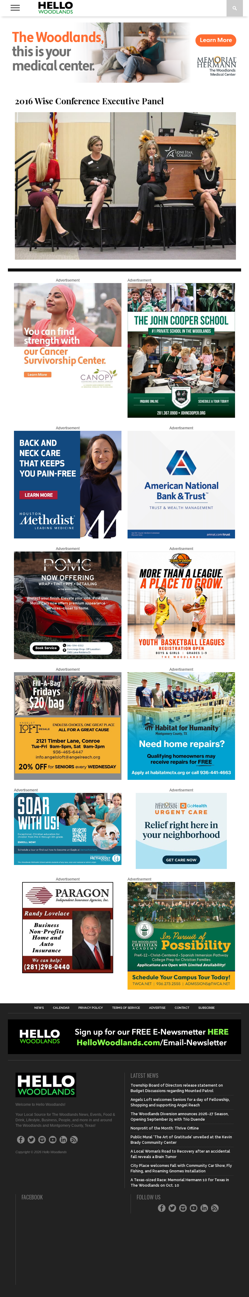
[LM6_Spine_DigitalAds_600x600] (67, 537)
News (39, 1007)
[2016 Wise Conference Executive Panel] (125, 257)
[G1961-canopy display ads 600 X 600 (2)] (67, 389)
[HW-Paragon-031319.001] (67, 972)
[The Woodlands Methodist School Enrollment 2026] (67, 864)
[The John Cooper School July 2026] (181, 416)
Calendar (61, 1007)
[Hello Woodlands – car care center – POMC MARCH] (67, 658)
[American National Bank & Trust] (181, 537)
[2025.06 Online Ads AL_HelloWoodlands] (67, 778)
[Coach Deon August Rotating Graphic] (181, 658)
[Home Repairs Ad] (181, 778)
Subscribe (206, 1007)
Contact (182, 1007)
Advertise (157, 1007)
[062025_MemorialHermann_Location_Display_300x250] (181, 868)
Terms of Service (126, 1007)
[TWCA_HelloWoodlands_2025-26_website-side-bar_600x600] (181, 988)
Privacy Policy (90, 1007)
